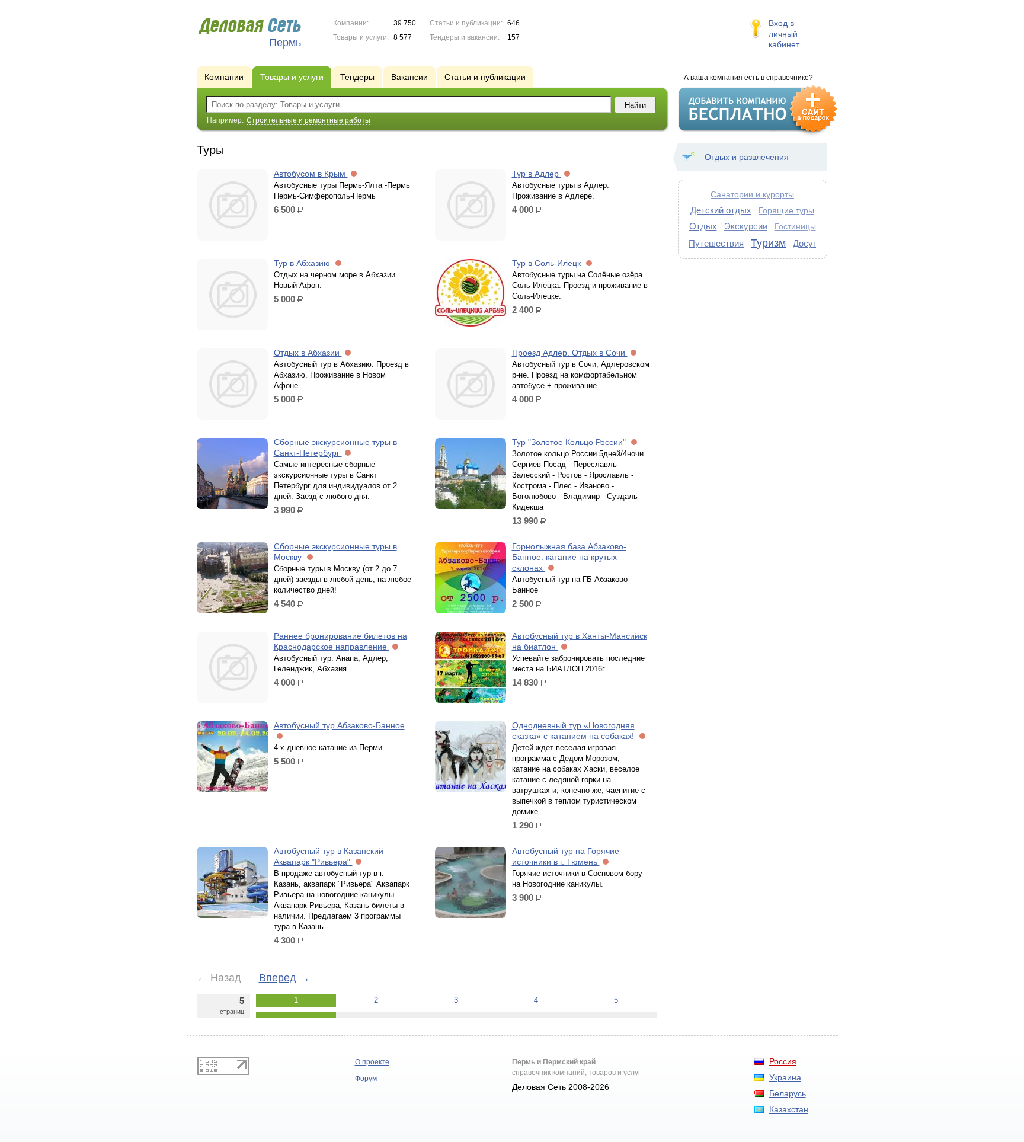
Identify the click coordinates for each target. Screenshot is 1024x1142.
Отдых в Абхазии (308, 352)
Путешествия (716, 243)
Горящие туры (786, 210)
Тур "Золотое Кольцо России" (570, 442)
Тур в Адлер (536, 173)
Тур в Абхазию (303, 263)
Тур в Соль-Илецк (547, 263)
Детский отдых (720, 210)
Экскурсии (745, 226)
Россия (782, 1061)
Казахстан (788, 1109)
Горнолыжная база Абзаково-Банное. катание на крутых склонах (569, 557)
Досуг (804, 243)
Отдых (703, 226)
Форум (366, 1078)
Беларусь (787, 1093)
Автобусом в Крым (311, 173)
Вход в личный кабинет (784, 33)
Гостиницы (795, 226)
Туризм (768, 243)
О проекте (372, 1062)
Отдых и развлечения (747, 157)
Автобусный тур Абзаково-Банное (339, 725)
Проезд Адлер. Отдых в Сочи (570, 352)
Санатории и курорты (752, 194)
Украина (785, 1077)
